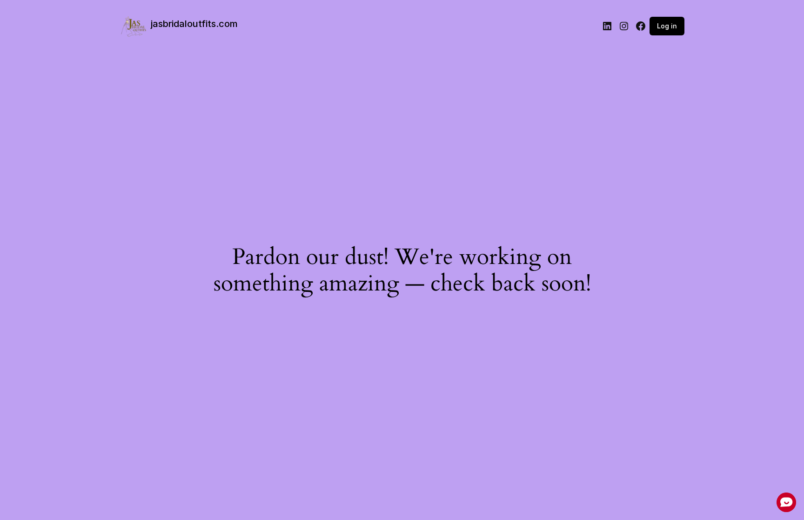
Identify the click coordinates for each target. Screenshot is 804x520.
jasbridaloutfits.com (194, 23)
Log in (667, 26)
